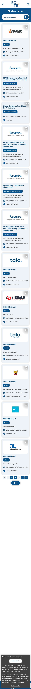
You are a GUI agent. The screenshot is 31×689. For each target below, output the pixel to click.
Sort (17, 483)
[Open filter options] (15, 17)
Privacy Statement (15, 671)
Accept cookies (15, 661)
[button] (3, 4)
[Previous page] (4, 477)
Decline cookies (15, 686)
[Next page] (26, 477)
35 (22, 477)
